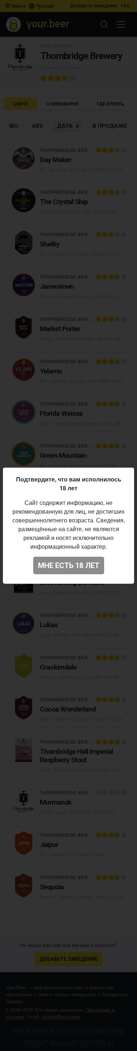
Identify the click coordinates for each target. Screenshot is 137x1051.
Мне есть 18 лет (68, 565)
